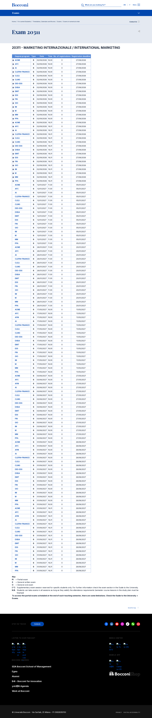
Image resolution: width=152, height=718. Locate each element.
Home (14, 21)
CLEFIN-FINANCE (22, 72)
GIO (16, 103)
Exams (59, 21)
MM (16, 115)
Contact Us (133, 22)
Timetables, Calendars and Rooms (44, 21)
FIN (16, 99)
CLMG (17, 79)
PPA (16, 118)
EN (125, 5)
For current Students (24, 21)
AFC (17, 64)
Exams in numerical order (71, 21)
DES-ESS (18, 83)
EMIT (17, 91)
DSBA (17, 87)
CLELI (17, 76)
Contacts (37, 624)
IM (16, 107)
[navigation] (76, 13)
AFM (17, 317)
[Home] (20, 5)
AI (16, 68)
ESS (16, 95)
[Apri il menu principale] (138, 5)
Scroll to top (132, 608)
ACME (17, 60)
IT (129, 5)
